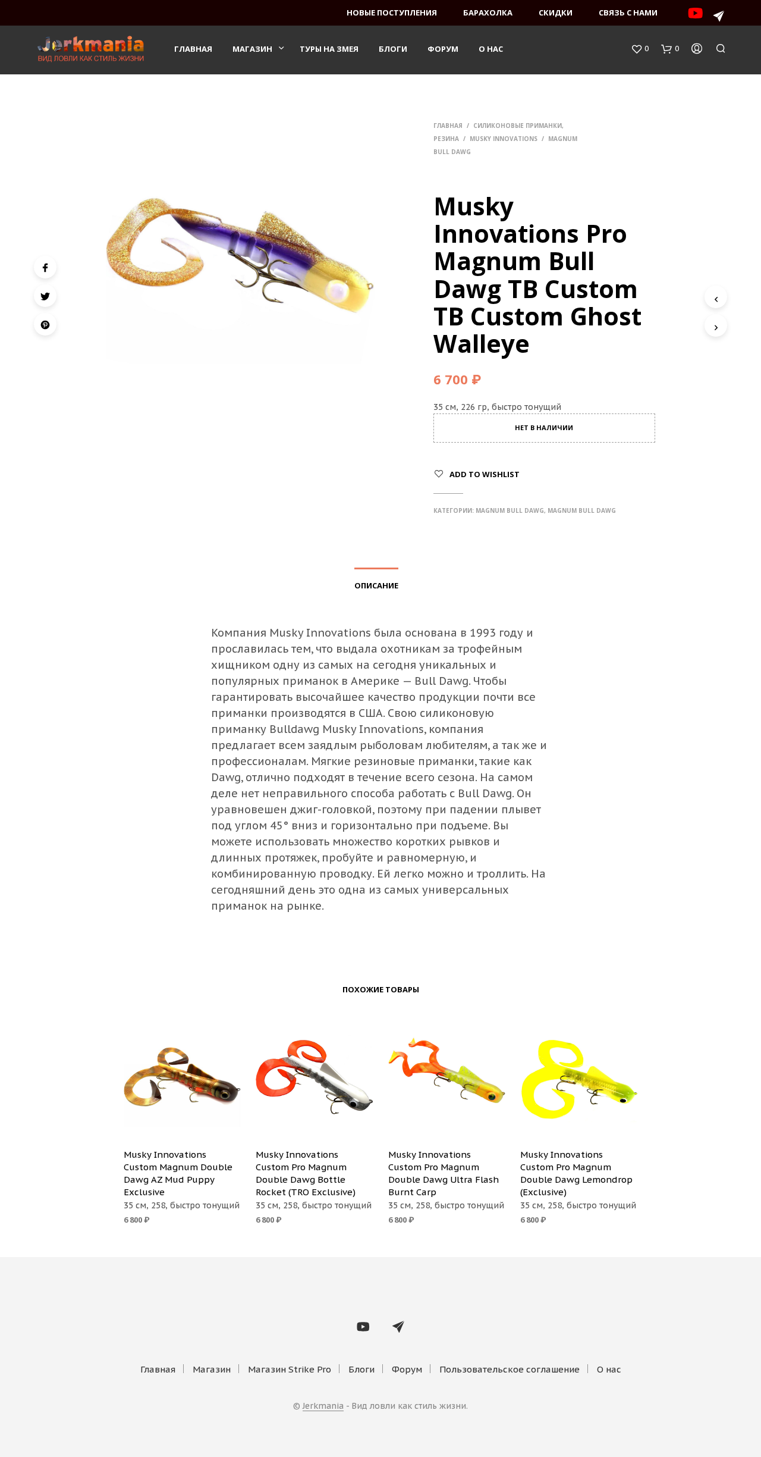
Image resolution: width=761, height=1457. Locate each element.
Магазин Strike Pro (289, 1369)
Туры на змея (329, 48)
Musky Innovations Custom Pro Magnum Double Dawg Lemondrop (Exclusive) (576, 1173)
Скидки (556, 12)
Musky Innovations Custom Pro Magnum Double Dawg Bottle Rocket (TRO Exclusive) (306, 1173)
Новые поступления (392, 12)
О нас (491, 48)
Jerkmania (323, 1406)
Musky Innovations (503, 138)
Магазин (252, 48)
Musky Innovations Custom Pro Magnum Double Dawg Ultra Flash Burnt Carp (443, 1173)
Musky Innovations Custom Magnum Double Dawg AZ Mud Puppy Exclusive (178, 1173)
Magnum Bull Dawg (510, 510)
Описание (376, 585)
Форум (442, 48)
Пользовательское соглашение (509, 1369)
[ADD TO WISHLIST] (182, 1122)
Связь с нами (628, 12)
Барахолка (487, 12)
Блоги (393, 48)
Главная (193, 48)
